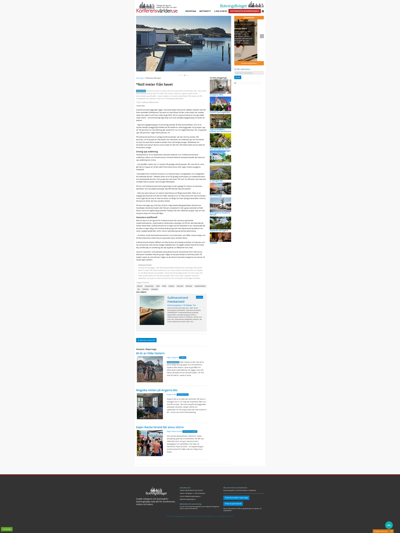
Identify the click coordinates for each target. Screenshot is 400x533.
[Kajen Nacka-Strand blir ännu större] (150, 443)
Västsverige (154, 289)
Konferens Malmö (228, 516)
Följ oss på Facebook (233, 504)
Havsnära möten (149, 286)
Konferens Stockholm (190, 516)
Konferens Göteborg (216, 516)
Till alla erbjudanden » (249, 63)
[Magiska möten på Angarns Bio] (150, 406)
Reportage (190, 11)
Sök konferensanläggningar (174, 516)
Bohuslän (139, 286)
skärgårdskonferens (200, 286)
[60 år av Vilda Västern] (150, 369)
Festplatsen (252, 490)
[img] (249, 40)
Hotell (157, 286)
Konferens (171, 286)
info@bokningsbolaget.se (192, 496)
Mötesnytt (205, 11)
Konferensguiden (228, 490)
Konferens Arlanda (203, 516)
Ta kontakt (7, 529)
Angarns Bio (171, 394)
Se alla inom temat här (146, 340)
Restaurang (189, 286)
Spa (139, 289)
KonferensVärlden (242, 490)
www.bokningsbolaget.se (188, 499)
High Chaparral (173, 357)
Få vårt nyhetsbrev (242, 69)
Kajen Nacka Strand (174, 431)
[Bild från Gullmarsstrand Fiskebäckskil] (152, 310)
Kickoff (164, 286)
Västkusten (145, 289)
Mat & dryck (180, 286)
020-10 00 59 (221, 11)
